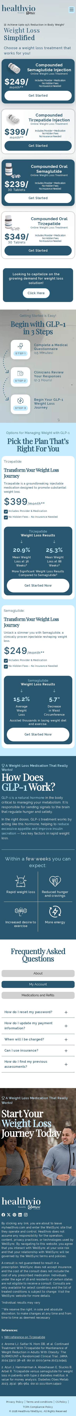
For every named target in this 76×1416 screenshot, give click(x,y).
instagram (26, 1214)
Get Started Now (38, 585)
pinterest (14, 1214)
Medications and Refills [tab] (38, 995)
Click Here (36, 293)
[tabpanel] (38, 1039)
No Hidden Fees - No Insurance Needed (33, 517)
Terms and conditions (39, 1402)
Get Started (38, 95)
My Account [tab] (38, 984)
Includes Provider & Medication (28, 511)
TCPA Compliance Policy (38, 1407)
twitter (9, 1214)
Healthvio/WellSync (30, 1411)
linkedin (20, 1214)
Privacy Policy (15, 1402)
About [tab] (38, 973)
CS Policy (61, 1402)
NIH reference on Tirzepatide (24, 1337)
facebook (3, 1214)
